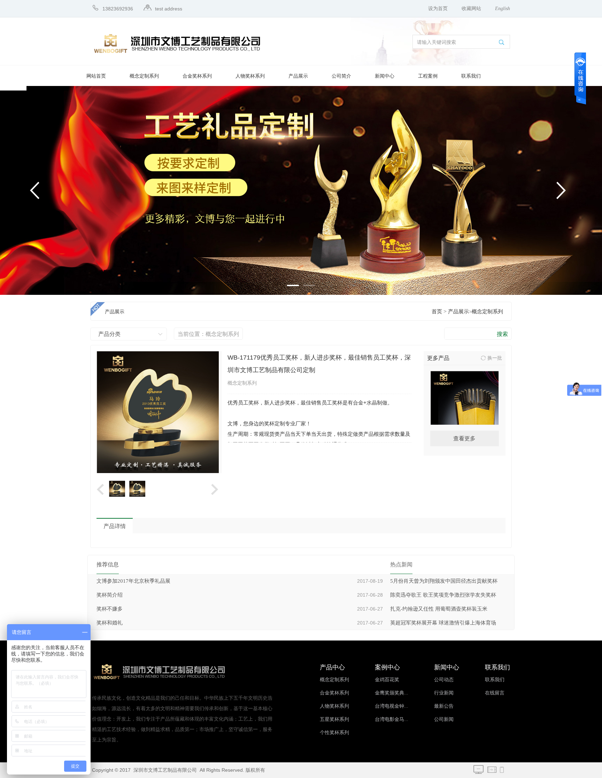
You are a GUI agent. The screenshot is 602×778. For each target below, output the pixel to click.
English (502, 8)
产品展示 (298, 76)
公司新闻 (444, 719)
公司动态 (444, 679)
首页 (437, 311)
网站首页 (96, 76)
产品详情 (114, 526)
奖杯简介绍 (110, 595)
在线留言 (494, 693)
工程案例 (428, 76)
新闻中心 (384, 76)
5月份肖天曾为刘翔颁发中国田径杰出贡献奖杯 (443, 581)
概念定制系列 (144, 76)
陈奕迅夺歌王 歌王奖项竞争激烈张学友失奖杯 (443, 595)
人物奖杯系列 (250, 76)
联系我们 (471, 76)
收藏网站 (471, 8)
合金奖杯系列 (197, 76)
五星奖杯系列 (334, 719)
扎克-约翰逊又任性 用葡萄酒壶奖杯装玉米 (438, 609)
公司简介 (341, 76)
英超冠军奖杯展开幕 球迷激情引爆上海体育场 (443, 623)
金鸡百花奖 (387, 679)
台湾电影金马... (391, 719)
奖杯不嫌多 (110, 609)
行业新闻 (444, 693)
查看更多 (464, 438)
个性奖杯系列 (334, 732)
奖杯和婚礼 (110, 623)
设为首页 (438, 8)
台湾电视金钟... (391, 706)
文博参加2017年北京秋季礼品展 (133, 581)
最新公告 (444, 706)
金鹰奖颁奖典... (391, 693)
